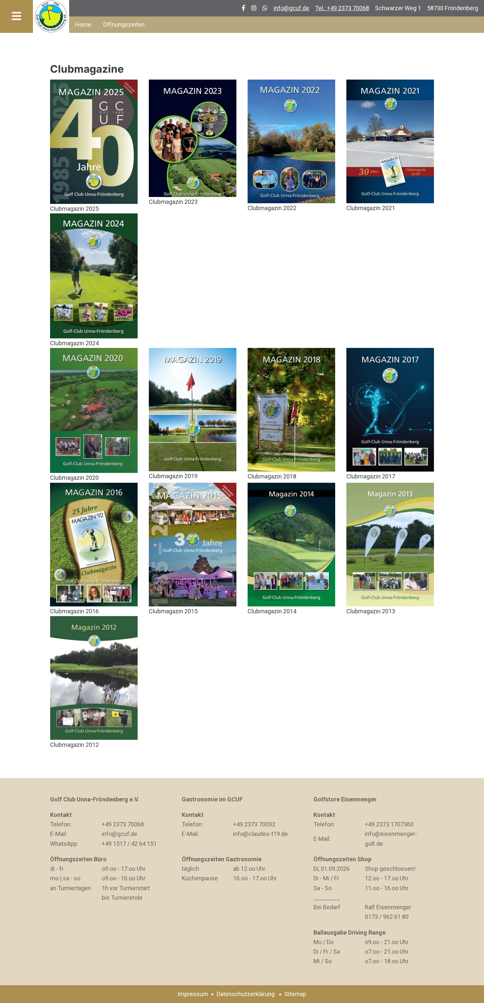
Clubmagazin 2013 (370, 611)
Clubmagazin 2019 (173, 476)
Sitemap (295, 994)
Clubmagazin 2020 (74, 477)
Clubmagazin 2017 (370, 476)
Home (83, 24)
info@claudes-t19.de (260, 833)
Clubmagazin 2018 (272, 476)
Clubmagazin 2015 (173, 611)
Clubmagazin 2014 (272, 611)
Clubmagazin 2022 (272, 208)
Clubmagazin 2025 (74, 208)
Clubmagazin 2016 (74, 611)
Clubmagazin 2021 (370, 208)
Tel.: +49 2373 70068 (342, 8)
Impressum (192, 994)
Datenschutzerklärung (246, 994)
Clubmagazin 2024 (74, 343)
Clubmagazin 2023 (173, 201)
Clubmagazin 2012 (74, 744)
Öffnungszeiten (124, 24)
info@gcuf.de (291, 8)
